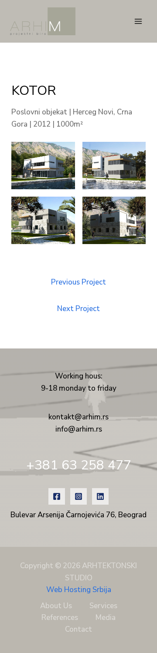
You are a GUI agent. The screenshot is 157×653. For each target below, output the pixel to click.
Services (103, 606)
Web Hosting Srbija (78, 590)
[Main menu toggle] (139, 21)
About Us (56, 606)
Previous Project (78, 282)
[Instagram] (78, 496)
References (59, 618)
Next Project (78, 309)
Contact (78, 629)
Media (106, 618)
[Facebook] (56, 496)
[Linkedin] (100, 496)
